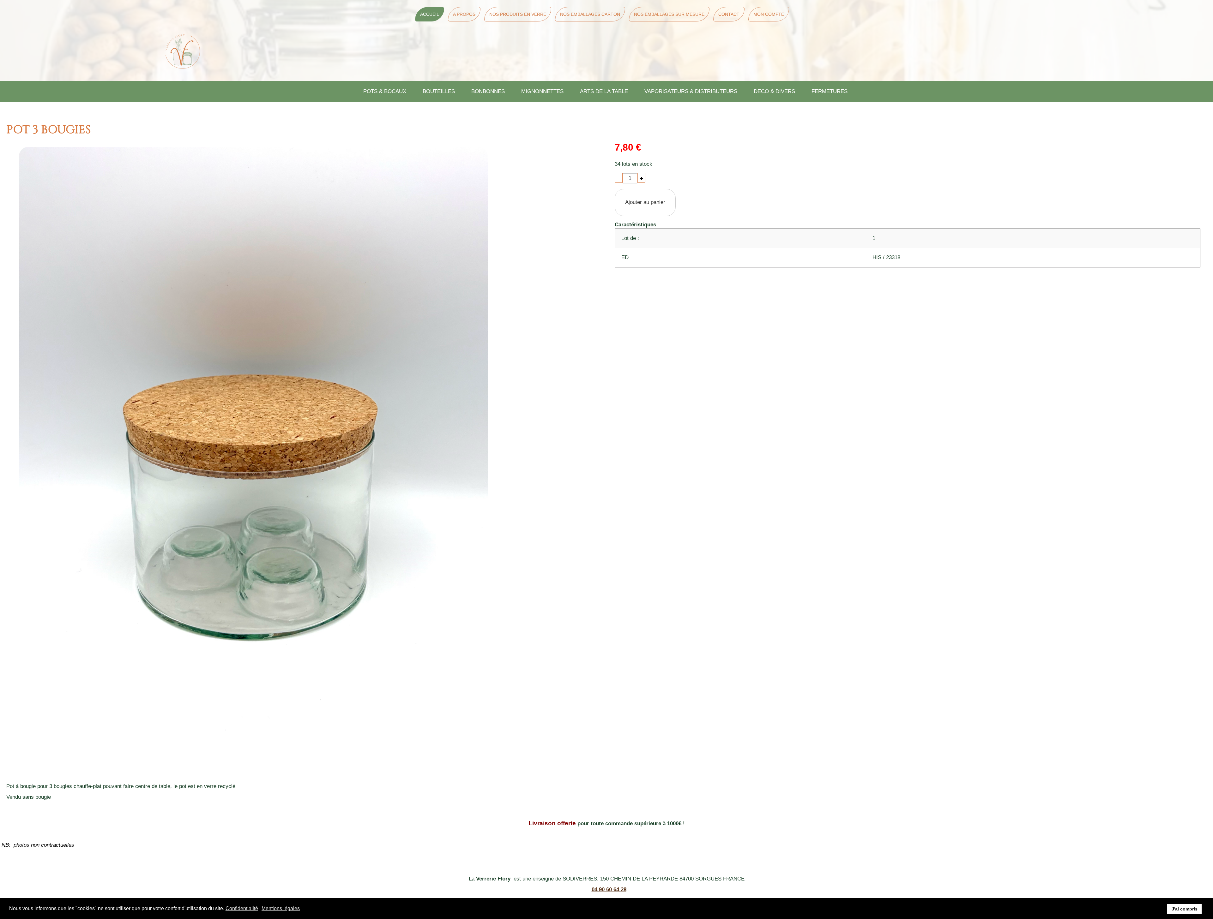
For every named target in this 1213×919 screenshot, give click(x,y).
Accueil (429, 14)
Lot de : (630, 238)
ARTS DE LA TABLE (604, 91)
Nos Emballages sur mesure (669, 14)
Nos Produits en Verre (517, 14)
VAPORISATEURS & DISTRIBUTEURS (690, 91)
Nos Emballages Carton (590, 14)
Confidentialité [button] (242, 908)
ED (625, 257)
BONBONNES (488, 91)
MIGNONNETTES (542, 91)
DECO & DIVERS (774, 91)
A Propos (464, 14)
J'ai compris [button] (1185, 908)
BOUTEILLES (439, 91)
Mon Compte (768, 14)
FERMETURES (830, 91)
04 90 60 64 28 (609, 889)
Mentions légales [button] (281, 908)
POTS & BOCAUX (384, 91)
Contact (728, 14)
